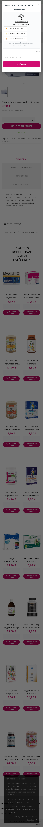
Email (38, 51)
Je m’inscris (21, 64)
